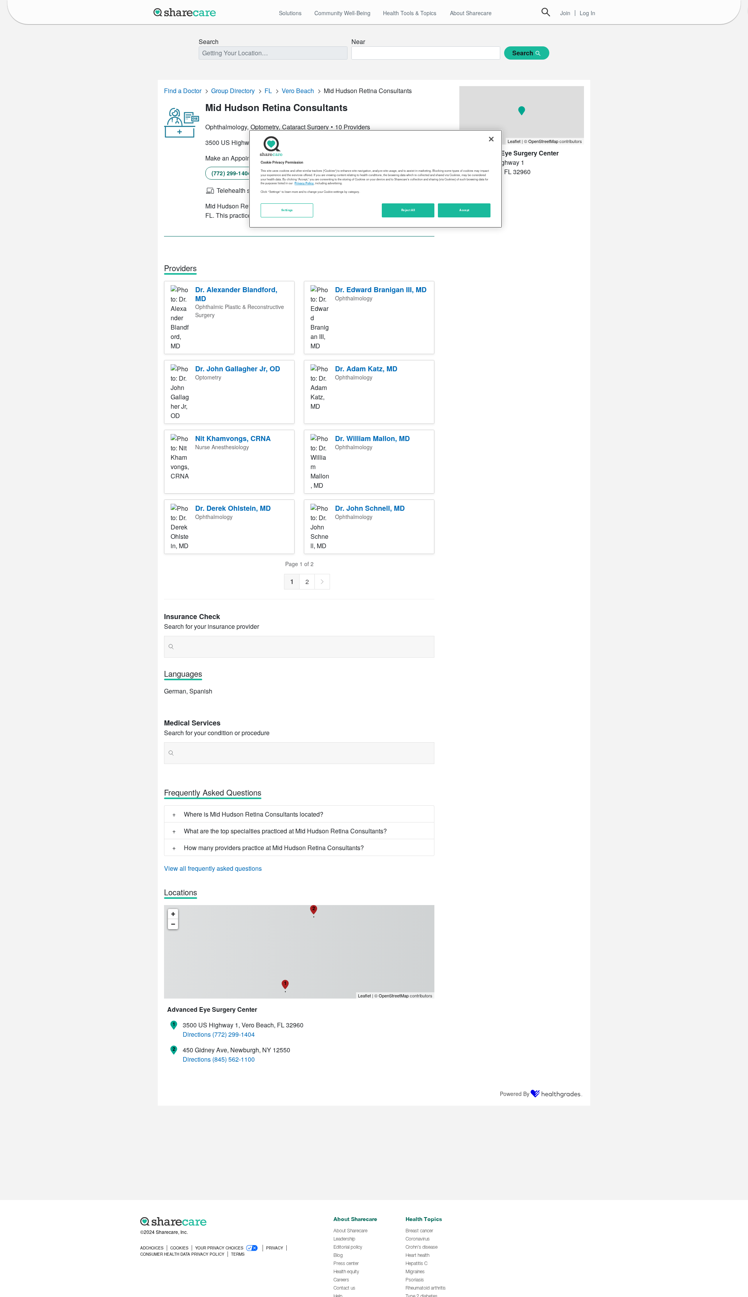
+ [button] (173, 914)
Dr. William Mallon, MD (372, 438)
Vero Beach (298, 90)
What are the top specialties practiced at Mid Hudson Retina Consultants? (285, 830)
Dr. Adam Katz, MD (366, 369)
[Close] (491, 139)
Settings (287, 210)
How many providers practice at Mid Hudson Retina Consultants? (274, 847)
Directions (197, 1034)
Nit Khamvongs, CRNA (233, 438)
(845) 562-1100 (233, 1059)
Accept (464, 210)
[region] (375, 179)
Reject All (408, 210)
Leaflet (364, 995)
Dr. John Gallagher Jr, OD (237, 369)
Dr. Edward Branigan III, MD (381, 289)
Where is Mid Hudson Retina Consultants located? (253, 814)
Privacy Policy (304, 183)
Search (545, 12)
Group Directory (233, 90)
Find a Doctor (182, 90)
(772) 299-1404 (231, 173)
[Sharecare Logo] (186, 12)
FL (268, 90)
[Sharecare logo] (226, 1221)
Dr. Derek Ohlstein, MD (233, 508)
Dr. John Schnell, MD (370, 508)
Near (358, 41)
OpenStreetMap (394, 995)
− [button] (173, 924)
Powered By (514, 1094)
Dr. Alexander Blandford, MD (236, 294)
